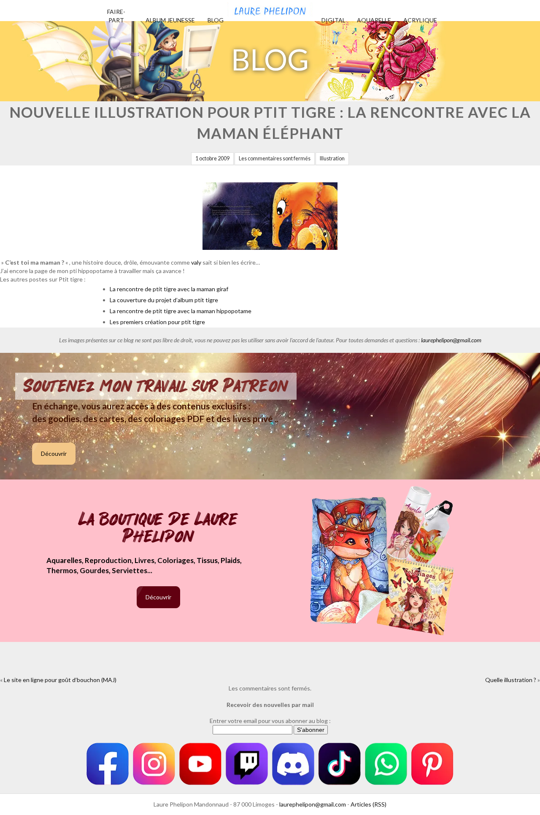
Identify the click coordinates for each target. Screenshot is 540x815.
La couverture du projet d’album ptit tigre (164, 299)
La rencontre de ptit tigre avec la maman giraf (169, 288)
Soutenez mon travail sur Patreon (156, 386)
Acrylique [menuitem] (420, 20)
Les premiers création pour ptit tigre (157, 321)
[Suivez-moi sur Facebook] (107, 764)
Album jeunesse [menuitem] (170, 20)
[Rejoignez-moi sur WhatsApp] (386, 764)
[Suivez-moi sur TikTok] (340, 764)
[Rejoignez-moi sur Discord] (293, 764)
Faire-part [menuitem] (116, 16)
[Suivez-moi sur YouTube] (200, 764)
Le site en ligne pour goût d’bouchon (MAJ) (60, 679)
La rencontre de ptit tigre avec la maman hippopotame (180, 310)
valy (196, 262)
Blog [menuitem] (216, 20)
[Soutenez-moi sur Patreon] (432, 764)
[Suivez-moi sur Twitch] (247, 764)
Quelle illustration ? (510, 679)
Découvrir (54, 453)
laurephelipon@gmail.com (451, 340)
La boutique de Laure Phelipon (158, 528)
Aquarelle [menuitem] (374, 20)
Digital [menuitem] (333, 20)
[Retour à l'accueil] (270, 8)
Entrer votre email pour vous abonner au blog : (270, 720)
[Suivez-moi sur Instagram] (154, 764)
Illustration (332, 158)
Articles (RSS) (368, 804)
